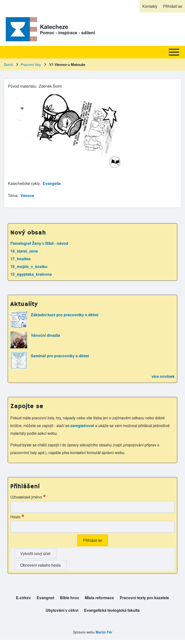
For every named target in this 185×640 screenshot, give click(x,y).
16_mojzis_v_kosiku (28, 266)
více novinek (163, 376)
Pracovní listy (31, 64)
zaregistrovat (82, 425)
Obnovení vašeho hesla (40, 565)
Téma (13, 195)
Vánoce (27, 195)
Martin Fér (104, 632)
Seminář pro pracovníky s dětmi (60, 356)
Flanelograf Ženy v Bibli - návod (39, 243)
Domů (8, 64)
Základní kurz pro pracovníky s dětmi (64, 314)
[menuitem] (149, 6)
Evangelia (52, 183)
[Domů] (20, 29)
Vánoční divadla (45, 335)
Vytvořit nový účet (35, 553)
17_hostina (20, 258)
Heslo (15, 517)
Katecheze (54, 26)
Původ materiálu (22, 86)
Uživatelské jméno (26, 497)
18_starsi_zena (24, 251)
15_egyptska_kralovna (31, 274)
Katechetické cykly (24, 183)
